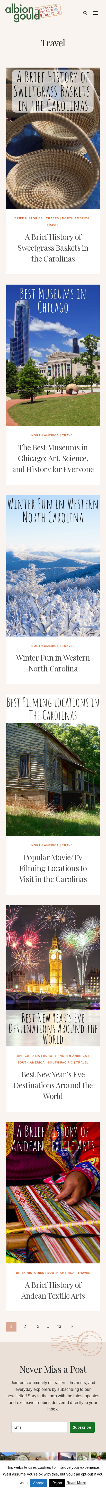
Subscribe (82, 1427)
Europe (50, 1055)
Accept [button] (38, 1483)
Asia (36, 1055)
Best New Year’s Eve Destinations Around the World (53, 1085)
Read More (76, 1482)
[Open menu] (96, 12)
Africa (23, 1055)
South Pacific (60, 1062)
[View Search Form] (85, 13)
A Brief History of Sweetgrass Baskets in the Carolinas (52, 248)
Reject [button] (57, 1483)
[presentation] (53, 138)
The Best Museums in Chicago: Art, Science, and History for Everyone (53, 458)
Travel (53, 225)
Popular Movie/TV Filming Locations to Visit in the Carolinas (53, 868)
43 (59, 1326)
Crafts (52, 218)
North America (76, 218)
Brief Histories (28, 218)
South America (31, 1062)
